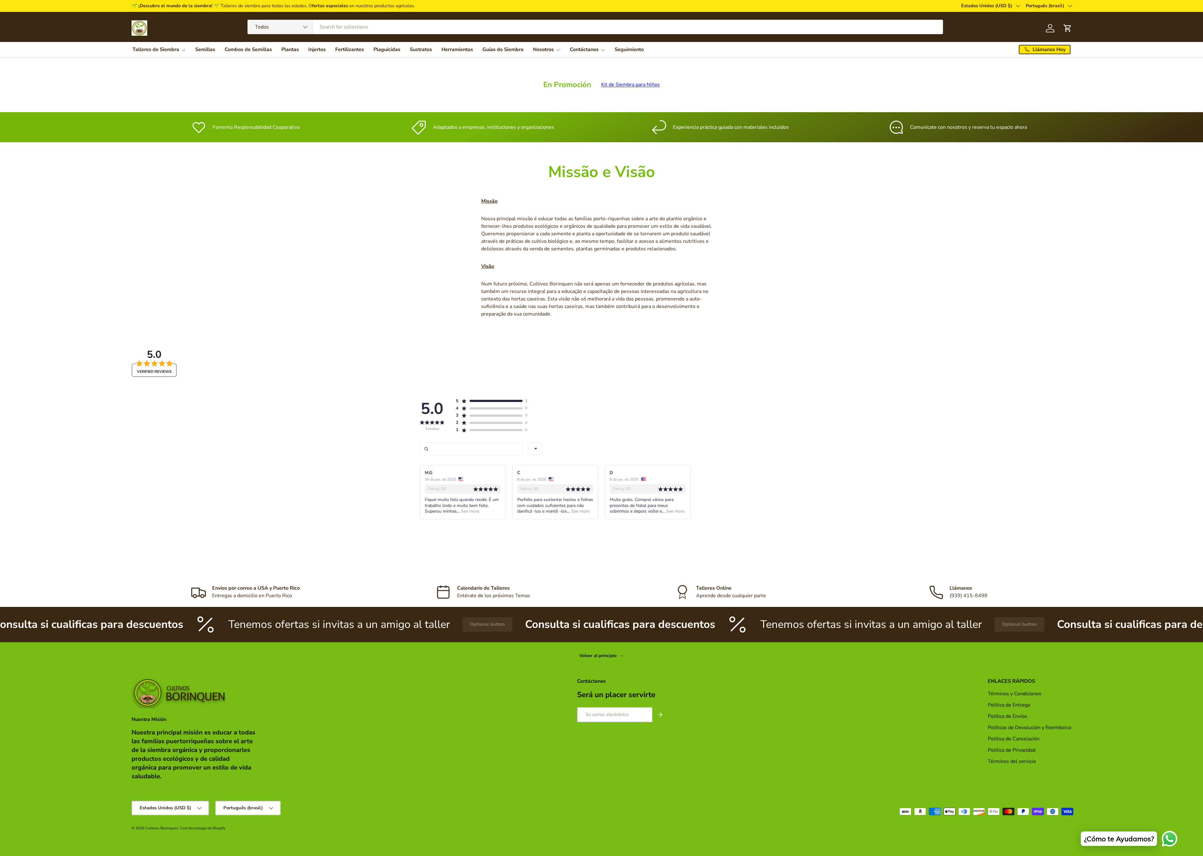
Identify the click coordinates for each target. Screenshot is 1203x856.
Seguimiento (629, 49)
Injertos (317, 49)
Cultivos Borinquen (161, 828)
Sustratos (421, 49)
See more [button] (469, 511)
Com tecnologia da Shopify (202, 828)
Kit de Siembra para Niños (630, 84)
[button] (489, 401)
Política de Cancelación (1013, 738)
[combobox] (595, 27)
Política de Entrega (1009, 705)
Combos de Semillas (248, 49)
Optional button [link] (430, 624)
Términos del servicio (1012, 761)
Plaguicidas (386, 49)
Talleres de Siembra (156, 49)
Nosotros (543, 49)
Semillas (205, 49)
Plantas (290, 49)
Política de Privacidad (1012, 750)
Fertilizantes (349, 49)
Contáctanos (584, 49)
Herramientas (457, 49)
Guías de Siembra (502, 49)
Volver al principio (598, 656)
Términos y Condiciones (1014, 693)
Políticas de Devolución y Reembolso (1029, 727)
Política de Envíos (1007, 716)
